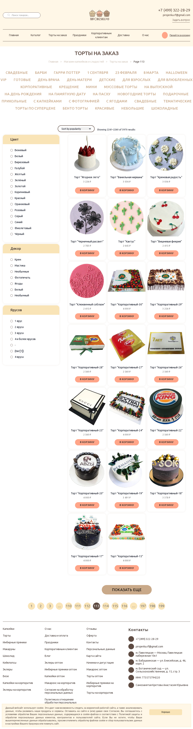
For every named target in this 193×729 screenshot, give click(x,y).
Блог (48, 655)
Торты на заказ (57, 35)
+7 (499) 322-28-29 (174, 10)
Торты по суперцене (35, 108)
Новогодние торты (136, 94)
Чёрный (19, 233)
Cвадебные (17, 72)
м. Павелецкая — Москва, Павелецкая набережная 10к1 (159, 654)
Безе (6, 676)
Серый (19, 216)
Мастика (20, 265)
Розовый (20, 210)
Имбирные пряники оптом (61, 669)
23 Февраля (126, 72)
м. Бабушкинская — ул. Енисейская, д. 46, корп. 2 (161, 662)
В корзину (87, 190)
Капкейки (8, 628)
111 (78, 606)
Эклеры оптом (54, 662)
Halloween (176, 72)
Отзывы (92, 628)
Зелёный (20, 180)
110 (68, 606)
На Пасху (101, 94)
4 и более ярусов (25, 339)
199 (161, 606)
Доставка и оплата (56, 635)
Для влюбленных (175, 80)
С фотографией (84, 101)
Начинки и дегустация (100, 662)
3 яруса (19, 333)
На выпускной (158, 87)
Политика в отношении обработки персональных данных (61, 702)
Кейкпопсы (9, 662)
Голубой (20, 168)
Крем (18, 259)
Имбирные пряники (15, 642)
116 (124, 606)
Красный (20, 198)
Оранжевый (22, 204)
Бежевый (20, 150)
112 (87, 606)
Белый (19, 156)
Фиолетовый (23, 228)
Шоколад (9, 655)
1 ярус (18, 320)
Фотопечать (22, 277)
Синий (18, 222)
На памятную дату (67, 94)
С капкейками (48, 101)
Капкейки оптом (55, 676)
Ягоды (19, 283)
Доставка (123, 35)
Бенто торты (75, 108)
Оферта (91, 635)
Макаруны (9, 649)
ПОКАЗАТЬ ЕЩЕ (127, 589)
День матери (79, 80)
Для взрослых (136, 80)
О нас (145, 35)
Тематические (177, 101)
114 (106, 606)
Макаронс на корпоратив (60, 682)
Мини (91, 87)
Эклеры (7, 669)
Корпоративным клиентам (101, 35)
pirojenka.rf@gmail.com (176, 15)
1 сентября (97, 72)
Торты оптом (95, 676)
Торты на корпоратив (100, 692)
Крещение (69, 87)
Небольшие (132, 108)
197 (143, 606)
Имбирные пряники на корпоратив (100, 684)
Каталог (36, 35)
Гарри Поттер (67, 72)
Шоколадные (164, 108)
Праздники (79, 35)
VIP (3, 80)
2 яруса (19, 327)
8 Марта (151, 72)
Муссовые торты (120, 87)
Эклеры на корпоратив (17, 689)
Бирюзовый (22, 162)
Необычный (22, 295)
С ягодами (116, 101)
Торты (7, 635)
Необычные (22, 271)
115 (115, 606)
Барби (41, 72)
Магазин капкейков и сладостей (84, 61)
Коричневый (22, 192)
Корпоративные (36, 87)
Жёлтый (20, 174)
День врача (49, 80)
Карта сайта (94, 655)
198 (152, 606)
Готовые (22, 80)
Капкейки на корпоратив (18, 682)
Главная (14, 35)
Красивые (104, 108)
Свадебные (145, 101)
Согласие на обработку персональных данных (59, 691)
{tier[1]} (19, 351)
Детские (107, 80)
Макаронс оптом (97, 669)
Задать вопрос (181, 19)
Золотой (20, 186)
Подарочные (175, 94)
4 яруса (19, 356)
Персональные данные (101, 649)
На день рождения (23, 94)
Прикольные (14, 101)
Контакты (93, 642)
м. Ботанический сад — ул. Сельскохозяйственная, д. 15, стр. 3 (158, 670)
